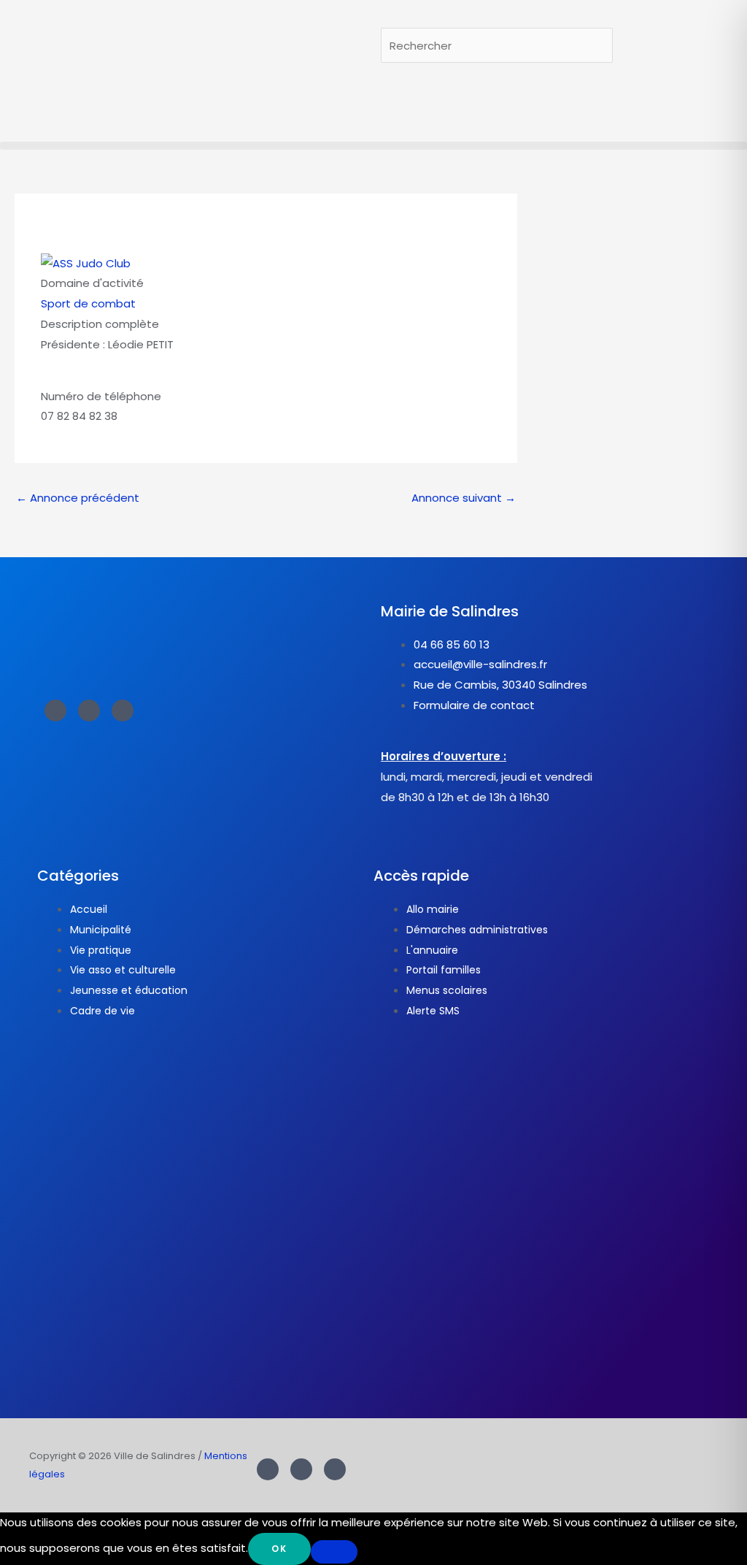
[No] (334, 1552)
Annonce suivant (463, 497)
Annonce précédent (77, 497)
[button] (373, 146)
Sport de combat (88, 303)
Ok (279, 1548)
